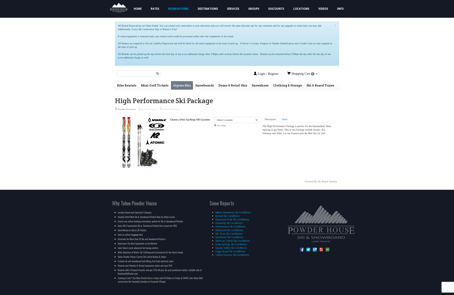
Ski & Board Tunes (320, 85)
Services (233, 9)
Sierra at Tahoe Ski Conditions (232, 240)
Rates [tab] (284, 119)
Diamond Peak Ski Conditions (232, 219)
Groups (253, 9)
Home (138, 9)
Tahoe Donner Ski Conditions (232, 255)
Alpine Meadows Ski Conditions (233, 212)
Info (340, 9)
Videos (323, 9)
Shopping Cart (301, 73)
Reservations (178, 9)
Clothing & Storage (287, 85)
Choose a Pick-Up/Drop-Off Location (190, 119)
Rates (155, 9)
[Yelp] (321, 249)
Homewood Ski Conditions (230, 226)
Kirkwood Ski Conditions (229, 230)
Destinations (208, 9)
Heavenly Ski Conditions (229, 223)
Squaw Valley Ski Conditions (231, 247)
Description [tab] (270, 119)
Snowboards (204, 85)
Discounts (276, 9)
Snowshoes (260, 85)
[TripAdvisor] (327, 249)
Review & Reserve (169, 109)
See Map (221, 125)
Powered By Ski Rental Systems (321, 181)
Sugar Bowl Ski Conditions (230, 251)
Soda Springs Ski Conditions (231, 244)
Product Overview (125, 109)
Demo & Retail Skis (232, 85)
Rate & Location (147, 109)
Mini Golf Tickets (154, 85)
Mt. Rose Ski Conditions (228, 233)
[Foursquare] (315, 249)
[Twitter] (308, 249)
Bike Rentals (126, 85)
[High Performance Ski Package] (141, 142)
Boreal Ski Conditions (227, 216)
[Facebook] (302, 249)
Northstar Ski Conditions (229, 237)
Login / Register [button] (268, 73)
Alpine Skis (182, 85)
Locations (301, 9)
